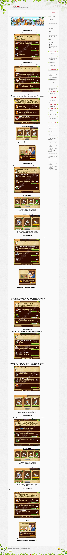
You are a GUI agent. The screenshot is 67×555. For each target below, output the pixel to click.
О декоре (50, 34)
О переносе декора (52, 36)
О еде (50, 39)
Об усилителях (51, 42)
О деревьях (50, 33)
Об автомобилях (51, 45)
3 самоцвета (51, 168)
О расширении (51, 44)
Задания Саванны (51, 87)
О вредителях (51, 37)
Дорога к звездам (51, 73)
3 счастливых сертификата (53, 160)
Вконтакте (50, 128)
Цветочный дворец (52, 147)
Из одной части (51, 57)
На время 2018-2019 (52, 65)
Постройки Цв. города (52, 120)
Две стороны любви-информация (51, 151)
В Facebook (50, 134)
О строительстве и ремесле (53, 26)
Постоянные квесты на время (53, 60)
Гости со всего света (52, 76)
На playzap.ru (51, 126)
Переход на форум (52, 16)
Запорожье (16, 6)
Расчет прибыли (51, 21)
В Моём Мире (51, 131)
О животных (51, 31)
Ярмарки (50, 67)
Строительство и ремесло (53, 102)
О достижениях (51, 28)
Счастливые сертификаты (53, 165)
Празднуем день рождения (53, 79)
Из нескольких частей (52, 59)
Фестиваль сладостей (52, 82)
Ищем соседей (51, 19)
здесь (36, 287)
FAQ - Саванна (51, 89)
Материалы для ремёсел (53, 22)
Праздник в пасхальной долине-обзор (52, 139)
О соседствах (51, 48)
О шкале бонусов (51, 47)
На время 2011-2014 (52, 62)
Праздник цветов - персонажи (53, 142)
